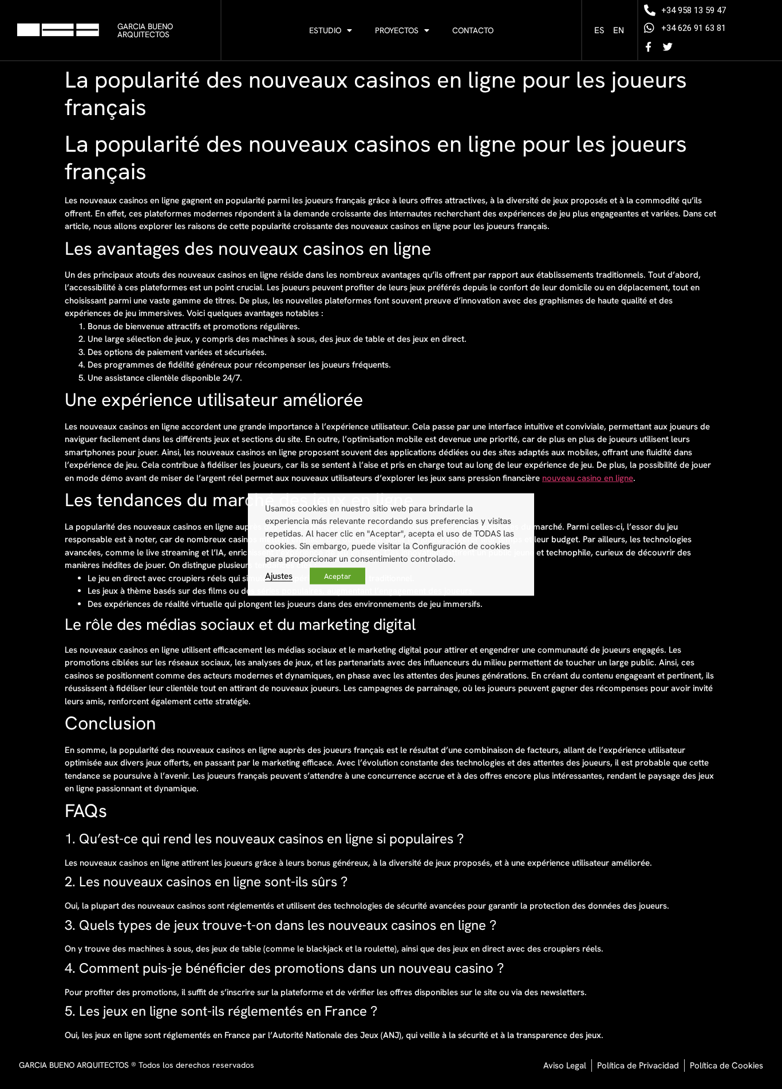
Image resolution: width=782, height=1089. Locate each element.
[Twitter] (667, 46)
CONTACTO (472, 30)
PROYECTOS (396, 30)
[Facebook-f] (648, 46)
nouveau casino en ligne (587, 478)
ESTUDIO (325, 30)
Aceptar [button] (337, 576)
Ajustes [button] (279, 575)
